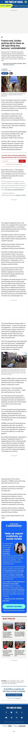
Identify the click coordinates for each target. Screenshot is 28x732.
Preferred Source (9, 64)
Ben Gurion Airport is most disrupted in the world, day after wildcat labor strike (20, 633)
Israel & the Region (11, 680)
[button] (26, 2)
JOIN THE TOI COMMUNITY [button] (14, 695)
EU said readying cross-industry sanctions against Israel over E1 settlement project (7, 634)
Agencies (5, 69)
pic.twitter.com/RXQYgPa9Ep (14, 189)
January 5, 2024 (20, 195)
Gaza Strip (4, 683)
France (18, 680)
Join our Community (5, 5)
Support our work (14, 606)
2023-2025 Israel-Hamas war (16, 682)
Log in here (18, 698)
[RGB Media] (11, 726)
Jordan (22, 680)
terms (20, 164)
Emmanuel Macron (12, 683)
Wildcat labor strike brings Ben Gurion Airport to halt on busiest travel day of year (20, 653)
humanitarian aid (5, 682)
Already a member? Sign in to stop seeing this (14, 610)
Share (5, 73)
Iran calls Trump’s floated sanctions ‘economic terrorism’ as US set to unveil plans (8, 653)
